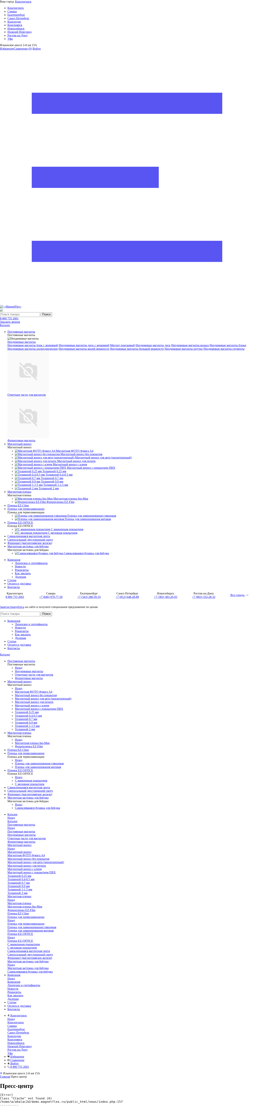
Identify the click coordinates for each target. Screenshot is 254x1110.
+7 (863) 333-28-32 (203, 596)
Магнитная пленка (19, 903)
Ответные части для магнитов (26, 394)
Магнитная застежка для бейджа (28, 968)
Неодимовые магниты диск (153, 345)
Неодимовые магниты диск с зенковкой (84, 345)
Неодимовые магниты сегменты (224, 348)
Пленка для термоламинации (25, 923)
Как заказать (23, 573)
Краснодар (14, 21)
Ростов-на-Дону (17, 35)
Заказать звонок (10, 321)
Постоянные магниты (21, 831)
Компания (13, 559)
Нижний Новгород (19, 31)
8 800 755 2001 (9, 318)
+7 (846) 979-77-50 (50, 596)
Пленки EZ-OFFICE (20, 940)
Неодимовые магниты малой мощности (84, 348)
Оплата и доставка (19, 583)
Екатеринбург (16, 14)
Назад (18, 667)
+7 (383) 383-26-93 (165, 596)
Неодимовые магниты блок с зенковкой (32, 345)
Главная (5, 1076)
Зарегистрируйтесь (12, 607)
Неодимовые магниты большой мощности (137, 348)
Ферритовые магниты (21, 440)
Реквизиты (22, 570)
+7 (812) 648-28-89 (127, 596)
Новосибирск (16, 28)
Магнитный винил (19, 852)
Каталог (5, 654)
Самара (12, 11)
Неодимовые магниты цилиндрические (32, 348)
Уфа (10, 38)
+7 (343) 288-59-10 (89, 596)
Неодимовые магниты (21, 341)
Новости (20, 566)
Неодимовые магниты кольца (190, 345)
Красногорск (23, 1)
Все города (237, 595)
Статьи (11, 580)
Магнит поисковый (122, 345)
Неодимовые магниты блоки (228, 345)
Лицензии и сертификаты (31, 563)
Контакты (13, 587)
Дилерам (20, 576)
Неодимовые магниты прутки (184, 348)
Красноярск (14, 25)
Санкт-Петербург (18, 18)
